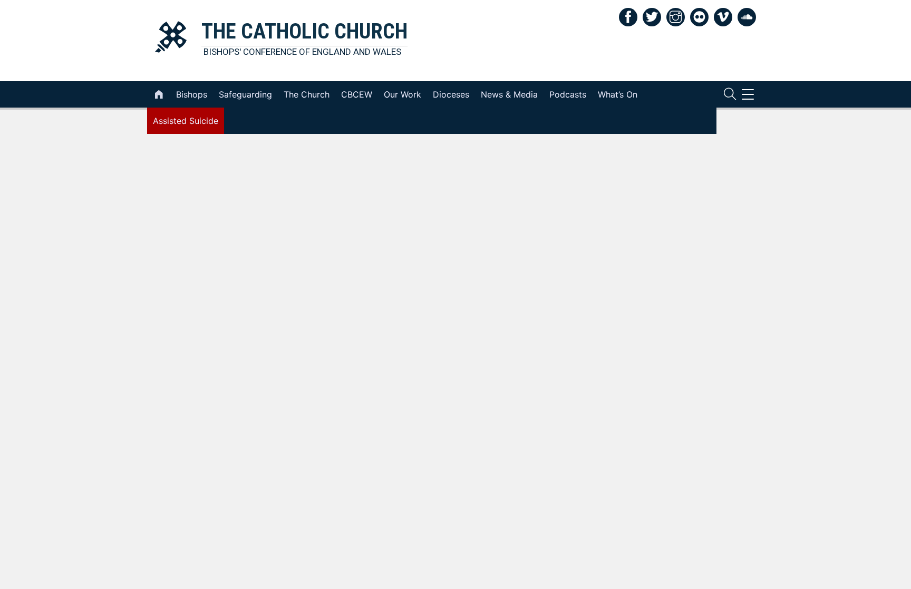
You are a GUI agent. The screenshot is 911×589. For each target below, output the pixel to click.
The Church (306, 94)
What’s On (617, 94)
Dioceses (451, 94)
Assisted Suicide (185, 120)
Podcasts (567, 94)
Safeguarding (245, 94)
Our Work (402, 94)
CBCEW (356, 94)
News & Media (509, 94)
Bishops (191, 94)
